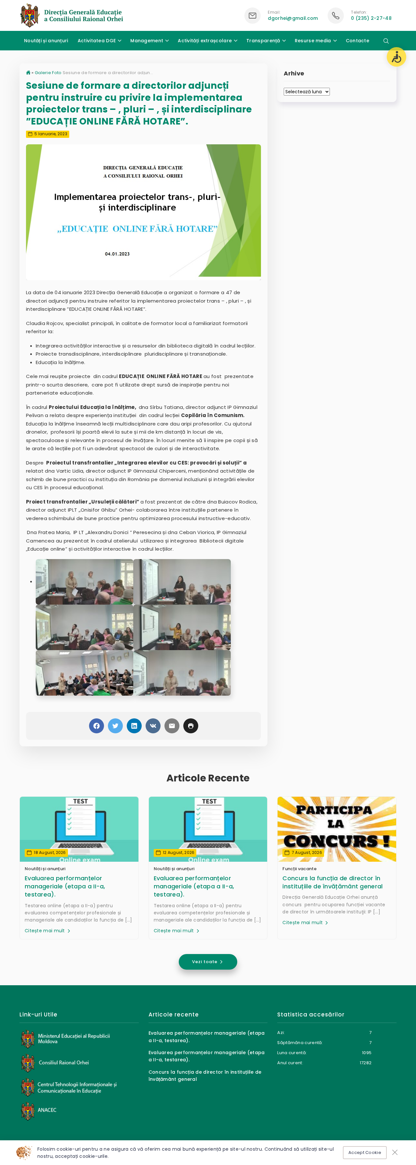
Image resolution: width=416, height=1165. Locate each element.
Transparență (263, 40)
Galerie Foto (48, 73)
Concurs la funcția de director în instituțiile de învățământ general (332, 882)
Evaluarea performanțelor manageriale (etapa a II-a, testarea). (65, 886)
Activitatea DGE (97, 40)
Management (146, 40)
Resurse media (313, 40)
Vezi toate (205, 962)
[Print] (190, 725)
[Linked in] (134, 725)
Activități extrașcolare (205, 40)
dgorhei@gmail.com (293, 18)
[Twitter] (115, 725)
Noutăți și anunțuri (46, 40)
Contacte (357, 40)
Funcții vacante (299, 869)
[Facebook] (96, 725)
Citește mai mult (45, 930)
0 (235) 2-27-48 (371, 18)
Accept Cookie (364, 1152)
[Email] (171, 725)
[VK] (153, 725)
